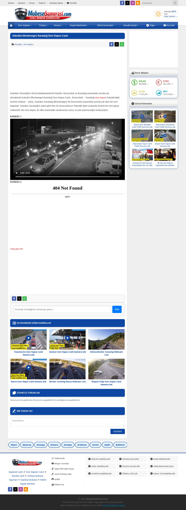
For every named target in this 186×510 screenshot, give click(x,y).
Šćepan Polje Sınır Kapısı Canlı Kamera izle (106, 383)
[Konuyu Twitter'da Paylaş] (117, 44)
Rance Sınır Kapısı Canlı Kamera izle (28, 381)
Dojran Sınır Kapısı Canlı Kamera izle (165, 145)
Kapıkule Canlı (16, 471)
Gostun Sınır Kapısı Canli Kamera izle (67, 351)
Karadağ (18, 44)
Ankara (54, 444)
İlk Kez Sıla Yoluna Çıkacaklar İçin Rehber (165, 164)
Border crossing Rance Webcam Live (67, 381)
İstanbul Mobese (28, 479)
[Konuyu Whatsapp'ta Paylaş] (122, 44)
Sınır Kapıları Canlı (35, 471)
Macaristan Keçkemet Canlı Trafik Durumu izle (165, 125)
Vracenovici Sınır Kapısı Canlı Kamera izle (28, 353)
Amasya (41, 444)
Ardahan (82, 444)
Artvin (95, 444)
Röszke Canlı (18, 475)
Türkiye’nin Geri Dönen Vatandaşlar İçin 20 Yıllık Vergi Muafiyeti (142, 165)
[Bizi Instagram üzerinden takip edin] (132, 3)
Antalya (68, 444)
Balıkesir (120, 444)
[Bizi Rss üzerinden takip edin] (138, 3)
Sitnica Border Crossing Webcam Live (106, 353)
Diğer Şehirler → (171, 16)
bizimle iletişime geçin (114, 505)
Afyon (14, 444)
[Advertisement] (67, 69)
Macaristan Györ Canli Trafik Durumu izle (142, 145)
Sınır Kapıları (28, 44)
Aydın (107, 444)
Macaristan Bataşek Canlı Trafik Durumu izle (142, 125)
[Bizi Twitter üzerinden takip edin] (127, 3)
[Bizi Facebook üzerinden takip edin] (122, 3)
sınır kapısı (100, 97)
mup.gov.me (16, 248)
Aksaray (27, 444)
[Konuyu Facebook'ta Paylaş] (111, 44)
